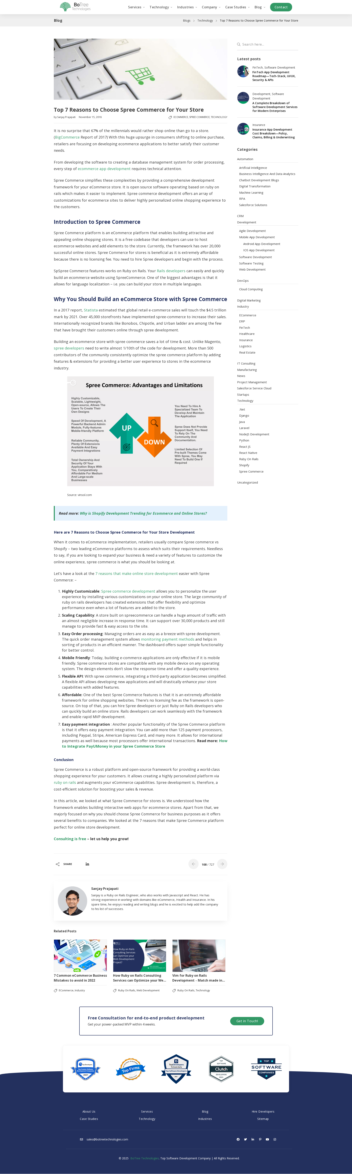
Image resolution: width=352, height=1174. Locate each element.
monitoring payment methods (167, 639)
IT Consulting (246, 363)
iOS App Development (259, 250)
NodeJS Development (254, 434)
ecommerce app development (104, 168)
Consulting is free (70, 838)
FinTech (257, 67)
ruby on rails (65, 782)
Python (244, 440)
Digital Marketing (249, 300)
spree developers (69, 348)
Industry (80, 990)
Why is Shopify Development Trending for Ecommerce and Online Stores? (143, 513)
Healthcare (247, 334)
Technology (205, 20)
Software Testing (251, 263)
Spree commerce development (128, 591)
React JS (245, 446)
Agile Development (252, 231)
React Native (248, 453)
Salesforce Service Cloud (254, 388)
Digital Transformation (255, 186)
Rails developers (171, 270)
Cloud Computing (251, 289)
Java (242, 422)
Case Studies (89, 1119)
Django (244, 415)
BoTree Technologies (144, 1158)
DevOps (243, 280)
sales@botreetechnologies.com (107, 1139)
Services (147, 1111)
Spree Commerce (199, 117)
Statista (91, 310)
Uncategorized (247, 482)
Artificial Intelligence (253, 168)
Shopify (244, 465)
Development (261, 94)
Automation (245, 159)
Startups (243, 394)
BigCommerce (67, 137)
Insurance (258, 125)
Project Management (252, 382)
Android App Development (261, 244)
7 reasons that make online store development (136, 573)
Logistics (245, 346)
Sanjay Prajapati (66, 117)
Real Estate (247, 352)
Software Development (279, 67)
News (241, 376)
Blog (205, 1111)
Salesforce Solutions (253, 205)
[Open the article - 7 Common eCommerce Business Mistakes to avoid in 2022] (80, 956)
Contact (281, 7)
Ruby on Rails (126, 990)
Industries (205, 1119)
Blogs (186, 20)
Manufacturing (247, 370)
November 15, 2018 (90, 117)
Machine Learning (251, 192)
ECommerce (181, 117)
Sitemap (263, 1119)
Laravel (244, 428)
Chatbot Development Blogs (259, 180)
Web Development (148, 990)
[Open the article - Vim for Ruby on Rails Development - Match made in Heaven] (199, 956)
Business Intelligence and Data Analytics (267, 174)
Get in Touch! (247, 1021)
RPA (242, 199)
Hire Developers (263, 1111)
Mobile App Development (257, 237)
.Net (242, 409)
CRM (240, 216)
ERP (242, 321)
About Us (89, 1111)
